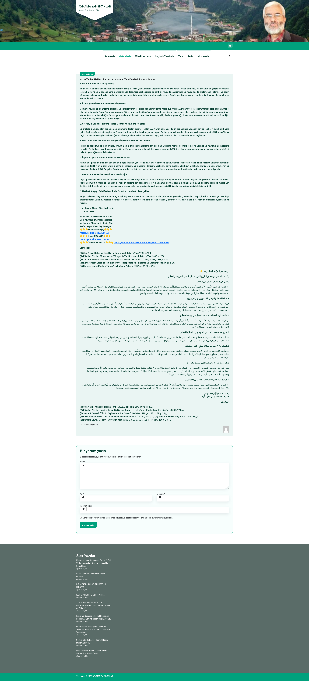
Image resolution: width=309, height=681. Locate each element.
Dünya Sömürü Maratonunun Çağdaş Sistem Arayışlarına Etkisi (91, 651)
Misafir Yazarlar (143, 56)
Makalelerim (125, 56)
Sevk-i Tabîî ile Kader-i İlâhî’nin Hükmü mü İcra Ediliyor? (92, 641)
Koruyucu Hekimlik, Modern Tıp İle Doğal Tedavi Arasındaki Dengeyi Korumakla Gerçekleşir (93, 563)
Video (181, 56)
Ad (82, 494)
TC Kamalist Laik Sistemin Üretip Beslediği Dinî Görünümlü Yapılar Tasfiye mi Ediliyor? (93, 605)
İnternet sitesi (86, 506)
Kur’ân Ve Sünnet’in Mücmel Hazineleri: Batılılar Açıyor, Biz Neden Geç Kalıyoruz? (93, 617)
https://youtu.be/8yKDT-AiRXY (94, 239)
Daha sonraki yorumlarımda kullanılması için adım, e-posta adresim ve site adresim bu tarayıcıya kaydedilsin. (128, 518)
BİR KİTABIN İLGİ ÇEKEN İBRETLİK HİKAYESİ (91, 585)
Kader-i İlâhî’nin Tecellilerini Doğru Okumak (90, 575)
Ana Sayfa (110, 56)
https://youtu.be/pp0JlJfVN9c (94, 233)
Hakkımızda (203, 56)
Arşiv (190, 56)
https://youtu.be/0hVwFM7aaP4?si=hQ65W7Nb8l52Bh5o (141, 242)
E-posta (161, 494)
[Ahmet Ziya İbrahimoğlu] (226, 429)
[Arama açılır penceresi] (230, 56)
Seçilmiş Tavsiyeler (165, 56)
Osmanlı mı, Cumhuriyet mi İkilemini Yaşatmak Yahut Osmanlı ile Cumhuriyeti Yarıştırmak (93, 629)
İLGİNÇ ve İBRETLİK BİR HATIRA (90, 595)
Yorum (83, 462)
